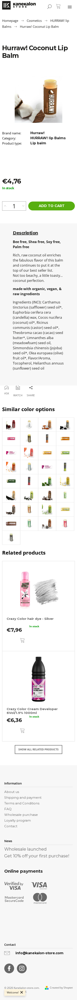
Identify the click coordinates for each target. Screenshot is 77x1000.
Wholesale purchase (21, 815)
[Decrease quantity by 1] (23, 206)
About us (11, 792)
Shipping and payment (22, 798)
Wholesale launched (25, 849)
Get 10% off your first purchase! (36, 856)
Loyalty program (17, 820)
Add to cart (52, 206)
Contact (10, 826)
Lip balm (38, 143)
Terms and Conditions (21, 803)
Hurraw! (37, 133)
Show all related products (38, 749)
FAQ (8, 809)
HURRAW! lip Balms (48, 138)
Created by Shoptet (61, 987)
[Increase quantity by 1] (5, 206)
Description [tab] (25, 232)
